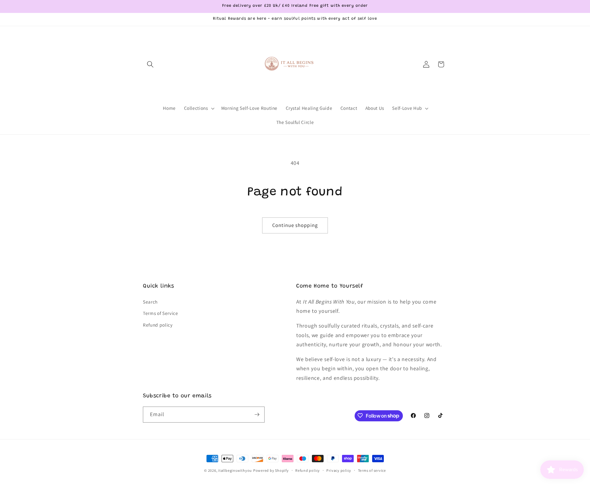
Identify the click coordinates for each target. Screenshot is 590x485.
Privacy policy (338, 470)
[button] (150, 64)
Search (150, 301)
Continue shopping (295, 225)
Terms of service (372, 470)
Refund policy (158, 325)
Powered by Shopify (271, 470)
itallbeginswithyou (235, 470)
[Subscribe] (257, 415)
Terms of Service (160, 313)
